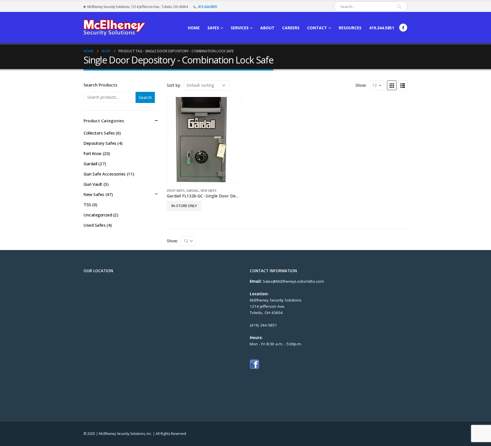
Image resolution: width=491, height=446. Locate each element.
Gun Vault (93, 184)
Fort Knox (92, 153)
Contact (317, 27)
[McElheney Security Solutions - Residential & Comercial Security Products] (115, 28)
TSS (87, 204)
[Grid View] (392, 85)
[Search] (399, 6)
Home (194, 27)
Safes (213, 27)
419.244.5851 (208, 6)
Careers (290, 27)
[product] (204, 139)
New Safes (208, 191)
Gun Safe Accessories (105, 174)
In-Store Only (184, 205)
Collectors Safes (99, 133)
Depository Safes (100, 143)
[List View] (402, 85)
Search (145, 97)
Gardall (192, 191)
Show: (361, 85)
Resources (350, 27)
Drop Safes (175, 191)
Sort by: (174, 85)
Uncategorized (98, 215)
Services (240, 27)
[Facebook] (403, 28)
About (267, 27)
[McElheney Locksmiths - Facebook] (254, 363)
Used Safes (95, 225)
